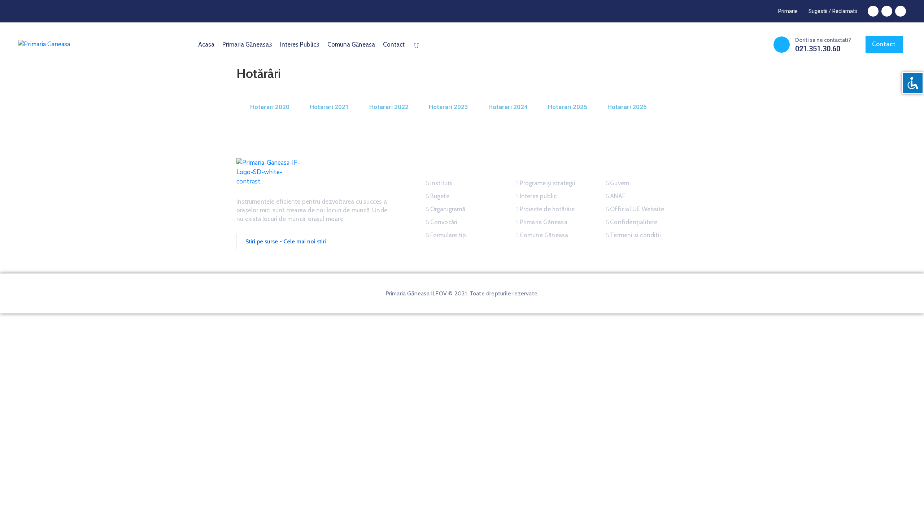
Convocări (444, 222)
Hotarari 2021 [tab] (329, 106)
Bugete (439, 196)
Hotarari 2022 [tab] (389, 106)
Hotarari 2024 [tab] (508, 106)
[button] (788, 11)
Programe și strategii (547, 183)
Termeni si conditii (635, 235)
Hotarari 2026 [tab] (627, 106)
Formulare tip (448, 235)
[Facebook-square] (873, 11)
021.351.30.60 (817, 48)
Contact (394, 44)
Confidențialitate (633, 222)
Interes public (298, 44)
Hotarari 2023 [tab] (448, 106)
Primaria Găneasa (245, 44)
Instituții (441, 183)
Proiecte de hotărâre (547, 209)
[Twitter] (886, 11)
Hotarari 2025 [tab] (567, 106)
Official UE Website (637, 209)
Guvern (619, 183)
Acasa (206, 44)
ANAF (618, 196)
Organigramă (447, 209)
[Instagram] (900, 11)
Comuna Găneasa (351, 44)
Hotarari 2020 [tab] (269, 106)
